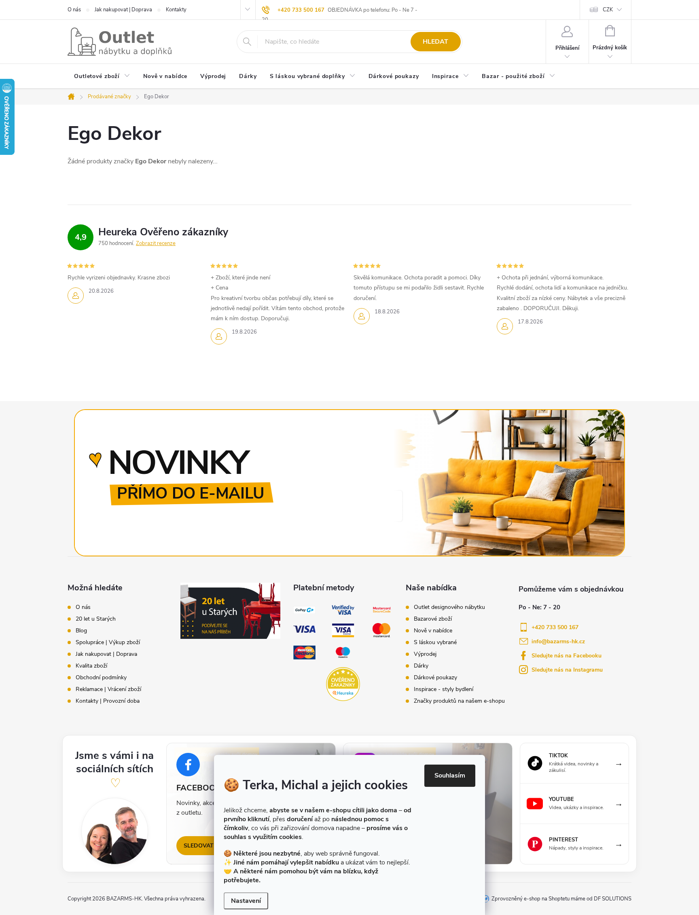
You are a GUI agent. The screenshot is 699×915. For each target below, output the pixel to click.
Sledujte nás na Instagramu (567, 670)
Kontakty (176, 9)
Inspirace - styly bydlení (443, 689)
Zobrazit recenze (156, 243)
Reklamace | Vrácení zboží (108, 689)
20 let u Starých (96, 619)
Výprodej (425, 654)
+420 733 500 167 (300, 10)
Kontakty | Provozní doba (108, 701)
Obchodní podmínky (101, 677)
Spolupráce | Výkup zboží (108, 642)
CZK (608, 9)
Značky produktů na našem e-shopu (459, 701)
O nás (74, 9)
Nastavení (246, 900)
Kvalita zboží (91, 666)
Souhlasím (449, 775)
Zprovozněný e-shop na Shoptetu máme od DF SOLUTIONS (561, 898)
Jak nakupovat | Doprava (123, 9)
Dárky (421, 666)
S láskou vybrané (435, 642)
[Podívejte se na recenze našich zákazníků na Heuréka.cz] (343, 684)
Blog (81, 631)
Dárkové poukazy (435, 677)
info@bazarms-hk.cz (558, 641)
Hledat (435, 41)
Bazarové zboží (433, 619)
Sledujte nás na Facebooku (567, 655)
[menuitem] (102, 77)
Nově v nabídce (433, 631)
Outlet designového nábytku (449, 607)
